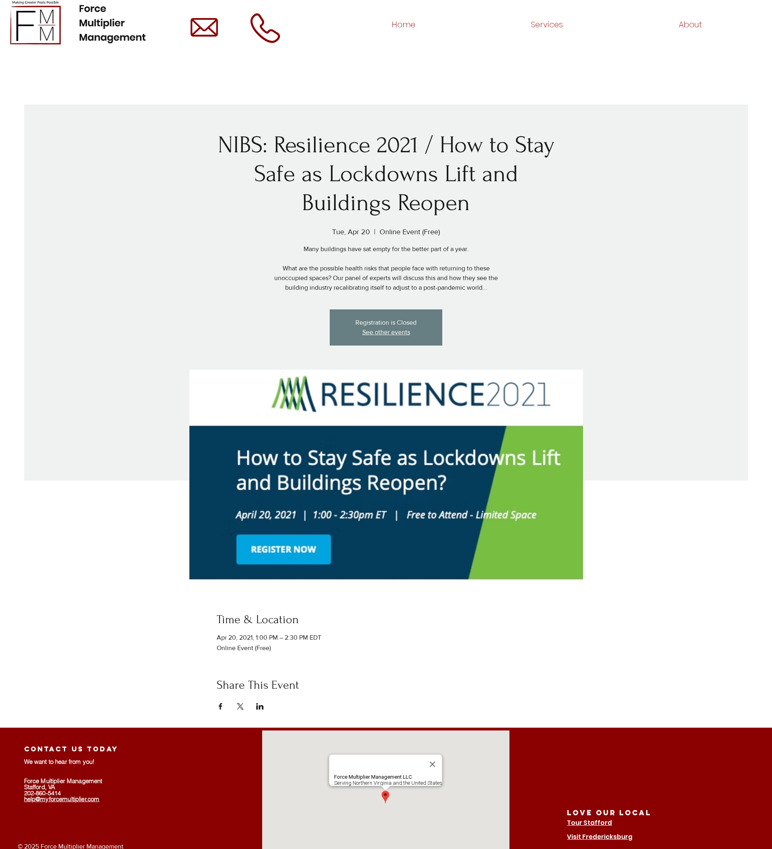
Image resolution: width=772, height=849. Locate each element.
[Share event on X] (240, 706)
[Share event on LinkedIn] (260, 706)
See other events (386, 332)
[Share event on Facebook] (220, 706)
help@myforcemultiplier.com (62, 799)
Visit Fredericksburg (599, 837)
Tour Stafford (589, 822)
